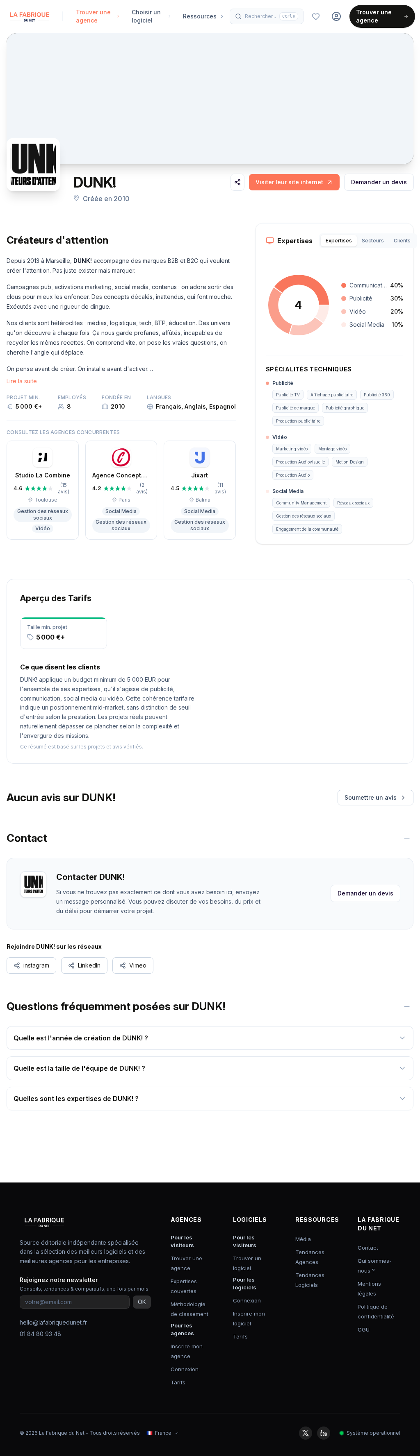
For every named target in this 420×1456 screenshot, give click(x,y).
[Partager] (237, 182)
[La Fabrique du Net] (29, 16)
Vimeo (137, 965)
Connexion (185, 1369)
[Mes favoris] (315, 16)
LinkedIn (89, 965)
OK (142, 1301)
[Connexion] (336, 16)
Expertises (339, 240)
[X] (305, 1433)
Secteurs (373, 240)
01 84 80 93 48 (40, 1333)
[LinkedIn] (323, 1433)
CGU (364, 1329)
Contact (368, 1247)
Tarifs (178, 1382)
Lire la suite (22, 381)
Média (303, 1239)
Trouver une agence (374, 16)
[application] (298, 305)
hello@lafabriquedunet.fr (53, 1322)
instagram (36, 965)
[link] (294, 182)
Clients (402, 240)
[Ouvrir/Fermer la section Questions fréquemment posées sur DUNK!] (406, 1006)
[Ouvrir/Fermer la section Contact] (406, 838)
